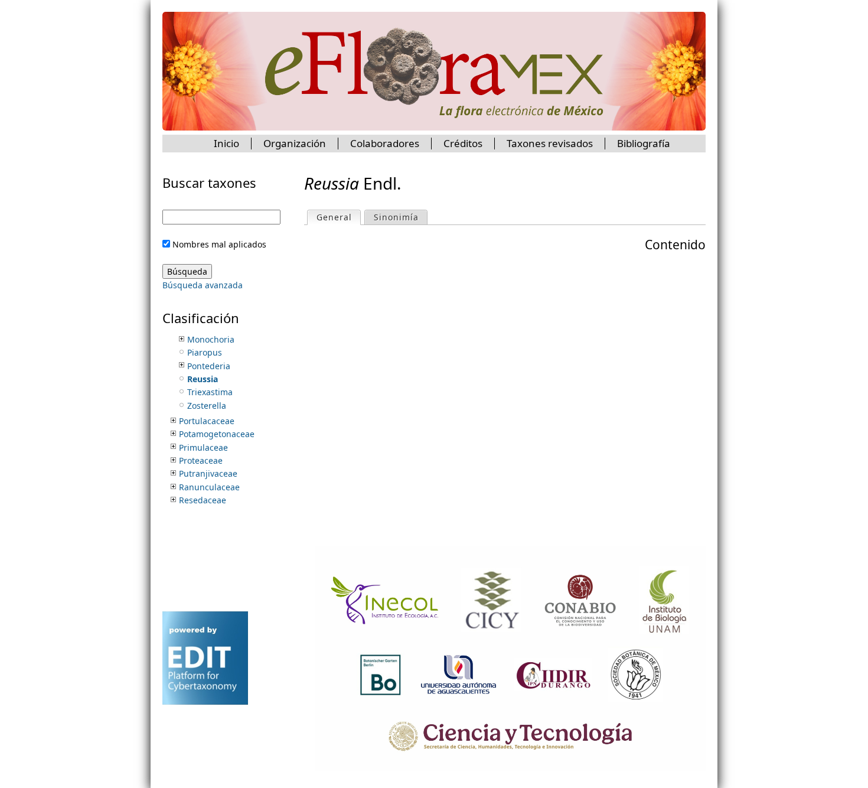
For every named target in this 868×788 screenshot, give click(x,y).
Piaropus (204, 352)
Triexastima (210, 392)
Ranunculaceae (209, 487)
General (338, 217)
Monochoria (210, 339)
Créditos (462, 143)
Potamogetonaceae (216, 433)
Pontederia (208, 366)
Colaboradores (384, 143)
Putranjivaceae (208, 473)
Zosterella (206, 405)
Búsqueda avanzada (202, 285)
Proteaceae (201, 460)
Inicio (226, 143)
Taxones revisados (550, 143)
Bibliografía (643, 143)
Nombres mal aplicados (219, 244)
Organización (294, 143)
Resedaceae (202, 500)
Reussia (202, 379)
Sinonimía (396, 217)
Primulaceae (203, 447)
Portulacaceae (206, 420)
